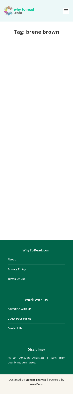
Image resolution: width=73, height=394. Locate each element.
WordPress (36, 384)
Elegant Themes (36, 379)
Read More (19, 123)
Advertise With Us (19, 309)
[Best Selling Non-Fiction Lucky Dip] (36, 57)
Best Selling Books (36, 93)
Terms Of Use (16, 279)
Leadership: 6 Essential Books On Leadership (36, 183)
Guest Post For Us (19, 318)
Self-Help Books (52, 191)
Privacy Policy (17, 269)
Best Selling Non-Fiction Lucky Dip (36, 83)
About (12, 259)
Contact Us (15, 328)
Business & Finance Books (26, 191)
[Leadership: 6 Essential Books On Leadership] (36, 155)
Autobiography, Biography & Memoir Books (36, 89)
